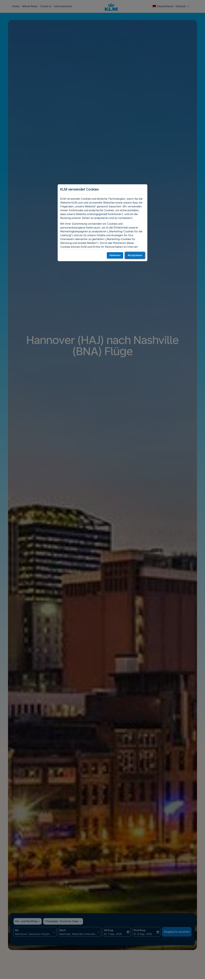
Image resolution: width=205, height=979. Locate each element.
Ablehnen (115, 255)
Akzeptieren (135, 255)
